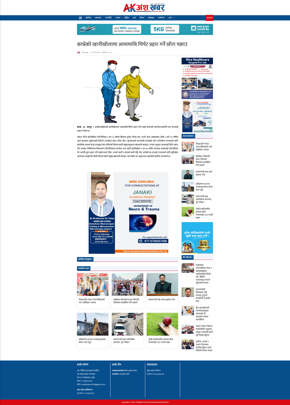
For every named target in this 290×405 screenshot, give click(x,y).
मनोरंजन (161, 18)
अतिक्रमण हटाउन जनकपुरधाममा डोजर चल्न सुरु (92, 340)
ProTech (165, 402)
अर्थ (134, 18)
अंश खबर (85, 52)
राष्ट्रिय (126, 18)
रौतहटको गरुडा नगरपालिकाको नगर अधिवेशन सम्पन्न (92, 301)
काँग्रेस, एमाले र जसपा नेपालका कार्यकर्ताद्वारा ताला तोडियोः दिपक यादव (204, 346)
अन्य (170, 18)
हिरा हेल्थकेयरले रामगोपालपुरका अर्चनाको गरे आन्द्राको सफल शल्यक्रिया (202, 314)
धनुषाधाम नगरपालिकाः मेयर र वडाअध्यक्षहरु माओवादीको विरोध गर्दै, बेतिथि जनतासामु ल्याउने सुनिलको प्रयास (204, 274)
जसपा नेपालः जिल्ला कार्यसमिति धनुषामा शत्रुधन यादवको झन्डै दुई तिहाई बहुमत (204, 330)
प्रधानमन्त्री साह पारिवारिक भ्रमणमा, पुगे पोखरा (124, 340)
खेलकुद (151, 18)
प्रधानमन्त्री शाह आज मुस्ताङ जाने (161, 300)
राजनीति (108, 18)
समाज (118, 18)
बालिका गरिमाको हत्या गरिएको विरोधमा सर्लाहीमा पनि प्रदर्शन (126, 301)
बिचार (142, 18)
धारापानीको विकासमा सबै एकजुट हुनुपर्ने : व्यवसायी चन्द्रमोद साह (203, 295)
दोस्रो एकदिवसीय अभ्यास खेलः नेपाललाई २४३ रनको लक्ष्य (160, 340)
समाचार (98, 18)
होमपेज (88, 18)
